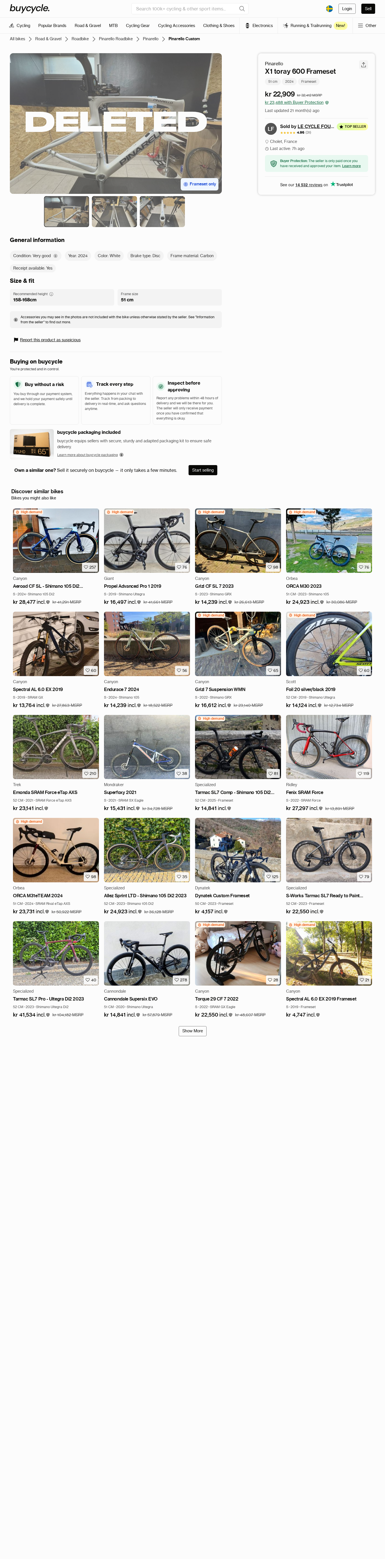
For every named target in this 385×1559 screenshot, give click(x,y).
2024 (289, 81)
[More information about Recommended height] (51, 294)
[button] (31, 602)
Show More (192, 1030)
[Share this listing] (363, 64)
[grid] (28, 512)
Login (347, 8)
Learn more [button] (351, 166)
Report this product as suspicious (50, 339)
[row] (28, 512)
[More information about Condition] (55, 255)
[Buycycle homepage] (29, 9)
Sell (368, 8)
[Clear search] (242, 9)
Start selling (203, 470)
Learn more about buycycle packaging (87, 455)
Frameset (308, 81)
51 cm (272, 81)
